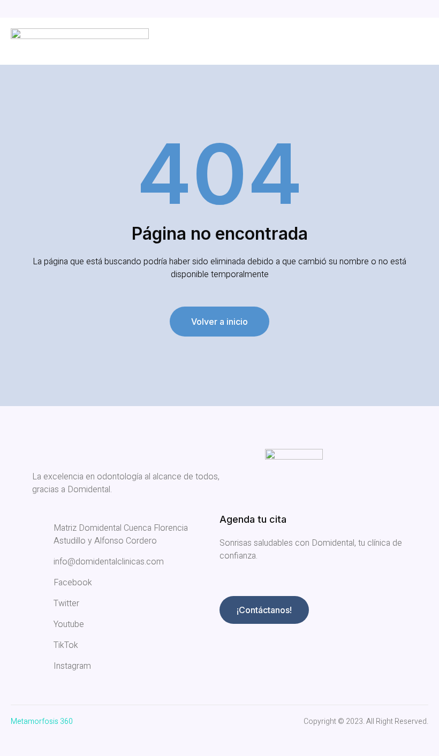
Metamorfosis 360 (42, 721)
